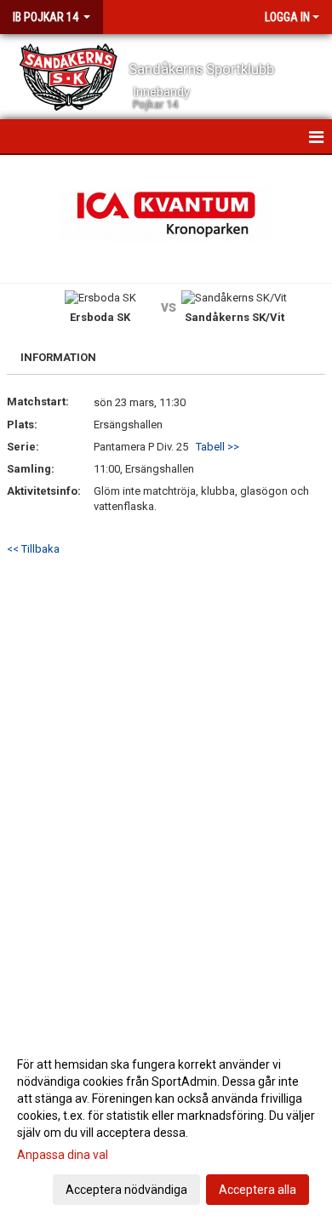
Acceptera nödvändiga (126, 1189)
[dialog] (166, 1126)
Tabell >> (217, 446)
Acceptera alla (257, 1189)
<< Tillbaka (33, 548)
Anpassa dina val (62, 1155)
